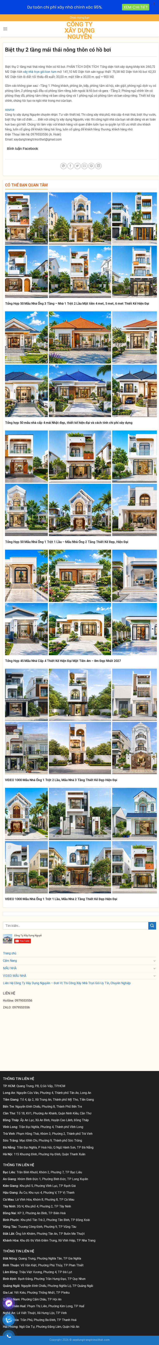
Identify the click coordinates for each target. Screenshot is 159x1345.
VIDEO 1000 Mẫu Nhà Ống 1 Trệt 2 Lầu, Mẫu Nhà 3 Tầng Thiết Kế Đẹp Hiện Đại (61, 780)
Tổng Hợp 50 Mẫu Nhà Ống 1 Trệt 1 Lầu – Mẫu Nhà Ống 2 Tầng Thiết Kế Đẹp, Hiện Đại (66, 542)
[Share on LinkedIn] (98, 166)
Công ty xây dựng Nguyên (80, 30)
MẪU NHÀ (9, 968)
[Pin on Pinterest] (91, 166)
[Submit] (152, 926)
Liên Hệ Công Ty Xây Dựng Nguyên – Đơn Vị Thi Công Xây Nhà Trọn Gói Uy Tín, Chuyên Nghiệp (67, 983)
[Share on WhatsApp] (63, 166)
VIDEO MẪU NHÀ (14, 976)
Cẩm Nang (10, 960)
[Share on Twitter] (77, 166)
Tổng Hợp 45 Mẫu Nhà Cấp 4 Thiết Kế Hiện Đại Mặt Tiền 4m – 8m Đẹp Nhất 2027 (63, 661)
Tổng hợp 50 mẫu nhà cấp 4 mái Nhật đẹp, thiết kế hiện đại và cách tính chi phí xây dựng (68, 423)
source (9, 109)
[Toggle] (154, 960)
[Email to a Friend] (84, 166)
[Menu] (5, 29)
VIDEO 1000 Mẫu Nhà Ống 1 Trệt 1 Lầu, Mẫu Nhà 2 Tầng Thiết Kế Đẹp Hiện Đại (61, 899)
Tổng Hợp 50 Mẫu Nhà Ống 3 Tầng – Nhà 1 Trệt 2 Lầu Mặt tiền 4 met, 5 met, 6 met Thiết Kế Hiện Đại (77, 303)
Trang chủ (9, 953)
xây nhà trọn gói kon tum (39, 72)
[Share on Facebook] (70, 166)
